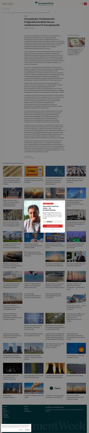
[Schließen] (63, 202)
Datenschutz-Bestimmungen (22, 426)
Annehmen (27, 429)
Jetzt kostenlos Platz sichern (53, 226)
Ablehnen (21, 429)
